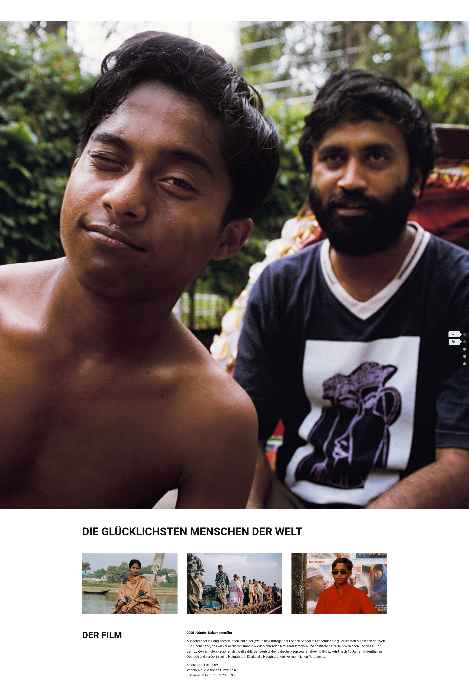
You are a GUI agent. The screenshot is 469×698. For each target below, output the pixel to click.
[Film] (464, 341)
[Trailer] (464, 349)
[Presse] (464, 363)
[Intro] (464, 334)
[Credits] (464, 356)
